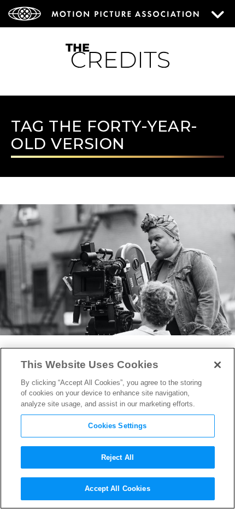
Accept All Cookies (117, 488)
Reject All (117, 457)
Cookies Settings (117, 426)
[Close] (217, 365)
